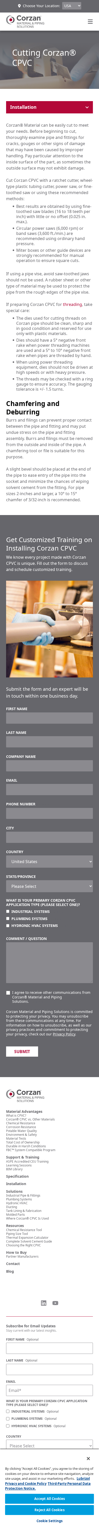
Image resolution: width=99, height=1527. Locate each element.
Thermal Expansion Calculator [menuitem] (27, 1237)
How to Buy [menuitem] (16, 1252)
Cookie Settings (50, 1521)
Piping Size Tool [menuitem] (17, 1234)
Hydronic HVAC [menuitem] (17, 1203)
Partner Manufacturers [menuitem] (22, 1256)
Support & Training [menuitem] (22, 1157)
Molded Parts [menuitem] (15, 1214)
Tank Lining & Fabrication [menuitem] (23, 1211)
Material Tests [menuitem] (16, 1138)
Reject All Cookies (49, 1510)
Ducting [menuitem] (11, 1207)
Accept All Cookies (49, 1498)
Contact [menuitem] (13, 1263)
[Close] (84, 1455)
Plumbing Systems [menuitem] (19, 1199)
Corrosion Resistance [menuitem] (21, 1127)
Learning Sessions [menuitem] (19, 1165)
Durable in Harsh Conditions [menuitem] (26, 1146)
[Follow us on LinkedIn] (44, 1303)
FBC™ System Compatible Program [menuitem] (30, 1150)
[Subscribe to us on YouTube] (55, 1303)
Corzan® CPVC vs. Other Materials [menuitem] (30, 1119)
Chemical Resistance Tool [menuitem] (24, 1230)
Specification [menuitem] (17, 1176)
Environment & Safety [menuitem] (21, 1135)
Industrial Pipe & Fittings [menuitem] (23, 1195)
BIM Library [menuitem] (14, 1169)
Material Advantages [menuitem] (24, 1111)
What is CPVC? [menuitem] (16, 1115)
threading (72, 304)
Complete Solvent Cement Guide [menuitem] (29, 1241)
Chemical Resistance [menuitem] (20, 1123)
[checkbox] (49, 918)
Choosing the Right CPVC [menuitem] (23, 1245)
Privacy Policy (64, 1034)
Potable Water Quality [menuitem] (21, 1131)
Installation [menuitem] (16, 1184)
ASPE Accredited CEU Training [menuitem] (27, 1161)
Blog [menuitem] (10, 1271)
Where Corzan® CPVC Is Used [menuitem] (27, 1218)
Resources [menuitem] (15, 1225)
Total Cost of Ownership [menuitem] (23, 1142)
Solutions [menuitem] (14, 1191)
